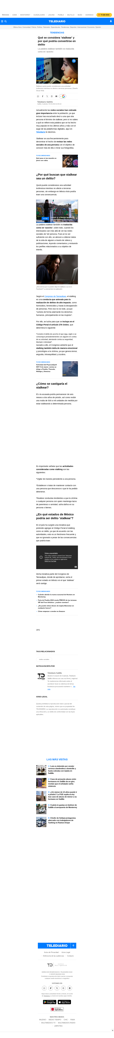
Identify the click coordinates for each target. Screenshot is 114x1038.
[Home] (57, 21)
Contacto (70, 956)
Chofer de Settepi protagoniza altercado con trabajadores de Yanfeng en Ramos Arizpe (62, 820)
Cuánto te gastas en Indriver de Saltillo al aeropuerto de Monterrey (62, 806)
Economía (91, 27)
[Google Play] (49, 1002)
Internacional (82, 27)
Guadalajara (39, 15)
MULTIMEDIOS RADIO (66, 1023)
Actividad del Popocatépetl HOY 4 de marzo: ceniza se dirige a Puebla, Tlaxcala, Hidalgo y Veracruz (46, 368)
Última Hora (17, 27)
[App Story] (64, 1002)
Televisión (46, 27)
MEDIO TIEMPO (55, 1020)
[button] (38, 96)
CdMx (14, 15)
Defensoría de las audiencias (53, 956)
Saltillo (70, 15)
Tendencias (65, 27)
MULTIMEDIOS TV (48, 1023)
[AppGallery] (57, 1009)
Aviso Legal (66, 952)
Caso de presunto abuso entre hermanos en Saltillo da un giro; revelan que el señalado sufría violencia (62, 782)
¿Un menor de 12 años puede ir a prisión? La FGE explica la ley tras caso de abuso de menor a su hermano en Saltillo (62, 795)
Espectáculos (55, 27)
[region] (57, 5)
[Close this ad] (112, 1030)
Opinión (98, 27)
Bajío (80, 15)
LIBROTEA (58, 1026)
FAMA (72, 1020)
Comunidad (26, 27)
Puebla (61, 15)
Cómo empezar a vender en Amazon (51, 611)
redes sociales (44, 659)
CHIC (66, 1020)
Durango (89, 15)
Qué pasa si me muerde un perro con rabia (46, 159)
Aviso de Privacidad (51, 952)
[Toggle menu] (2, 21)
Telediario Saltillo (45, 102)
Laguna (51, 15)
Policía (34, 27)
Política (39, 27)
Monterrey (25, 15)
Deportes (73, 27)
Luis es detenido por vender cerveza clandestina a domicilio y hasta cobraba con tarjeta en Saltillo (62, 769)
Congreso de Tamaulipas (55, 296)
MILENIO (42, 1020)
